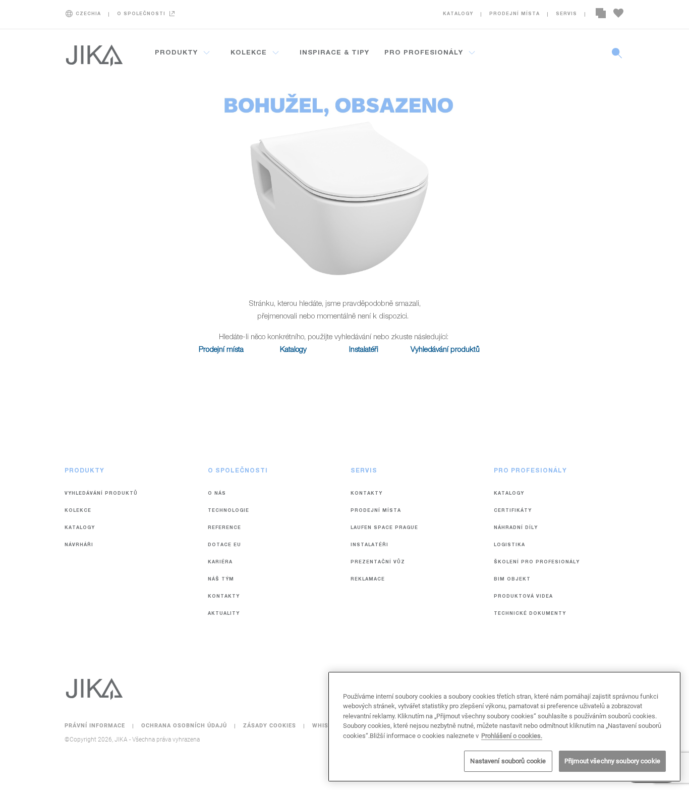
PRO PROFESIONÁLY (423, 53)
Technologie (228, 511)
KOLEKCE (249, 53)
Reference (224, 528)
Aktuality (224, 614)
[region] (504, 726)
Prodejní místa (221, 350)
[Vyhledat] (616, 58)
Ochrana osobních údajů (185, 725)
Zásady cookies (270, 725)
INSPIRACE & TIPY (334, 53)
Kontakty (224, 597)
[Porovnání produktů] (600, 14)
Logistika (509, 545)
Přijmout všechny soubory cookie (612, 761)
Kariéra (220, 562)
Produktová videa (523, 597)
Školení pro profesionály (537, 562)
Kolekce (78, 511)
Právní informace (96, 725)
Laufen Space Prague (384, 528)
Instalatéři (363, 350)
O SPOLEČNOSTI (141, 14)
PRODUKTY (176, 53)
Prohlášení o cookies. (511, 736)
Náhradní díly (516, 528)
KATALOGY (458, 14)
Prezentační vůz (378, 562)
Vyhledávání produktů (445, 350)
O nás (217, 494)
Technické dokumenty (530, 614)
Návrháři (79, 545)
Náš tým (221, 579)
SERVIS (566, 14)
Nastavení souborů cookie (508, 761)
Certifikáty (513, 511)
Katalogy (293, 350)
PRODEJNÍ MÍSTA (514, 14)
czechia (88, 14)
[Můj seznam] (618, 14)
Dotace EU (224, 545)
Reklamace (368, 579)
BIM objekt (512, 579)
